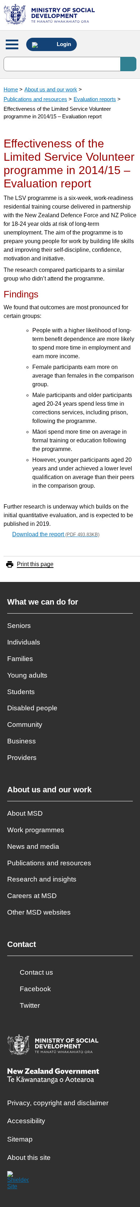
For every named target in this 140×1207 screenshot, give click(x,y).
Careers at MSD (32, 895)
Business (21, 741)
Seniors (19, 625)
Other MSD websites (39, 912)
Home (11, 89)
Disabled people (32, 708)
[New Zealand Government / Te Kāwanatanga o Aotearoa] (53, 1076)
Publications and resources (35, 99)
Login (63, 44)
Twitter (30, 1005)
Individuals (23, 642)
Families (20, 658)
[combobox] (70, 64)
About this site (29, 1157)
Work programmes (35, 830)
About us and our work (50, 89)
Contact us (36, 972)
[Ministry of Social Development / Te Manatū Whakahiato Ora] (50, 15)
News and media (33, 846)
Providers (22, 757)
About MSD (25, 813)
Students (21, 692)
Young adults (27, 675)
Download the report (55, 534)
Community (24, 724)
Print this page (35, 564)
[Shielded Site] (18, 1182)
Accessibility (26, 1121)
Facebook (35, 989)
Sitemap (20, 1139)
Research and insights (41, 879)
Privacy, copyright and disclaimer (57, 1103)
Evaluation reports (95, 99)
